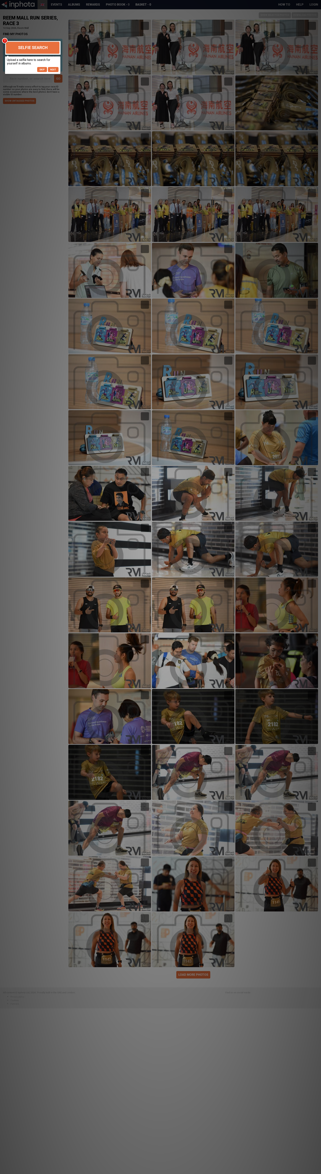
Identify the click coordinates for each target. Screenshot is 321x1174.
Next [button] (53, 69)
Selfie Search (33, 47)
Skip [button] (42, 69)
